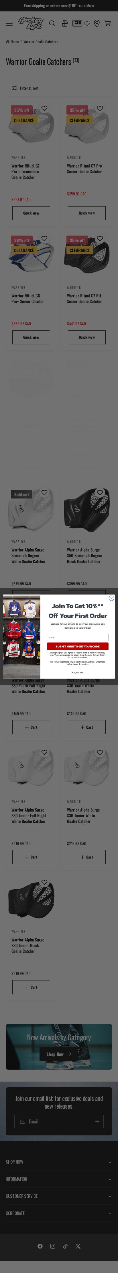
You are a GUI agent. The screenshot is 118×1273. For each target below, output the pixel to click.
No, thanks (77, 672)
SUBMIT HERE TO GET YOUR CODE (77, 646)
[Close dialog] (111, 598)
